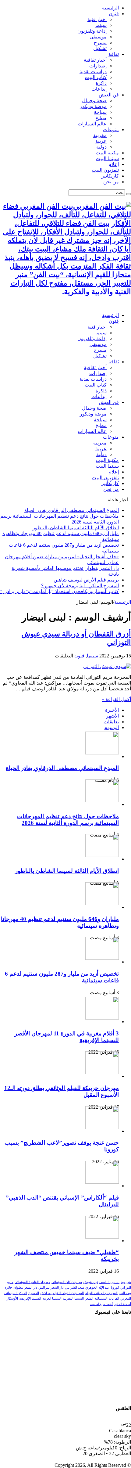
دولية (101, 146)
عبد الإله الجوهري (97, 1287)
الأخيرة (112, 710)
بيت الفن (125, 1293)
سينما (101, 25)
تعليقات (111, 721)
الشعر (89, 1298)
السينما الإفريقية (30, 1298)
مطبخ (101, 118)
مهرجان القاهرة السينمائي (32, 1282)
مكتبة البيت (107, 152)
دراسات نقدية (93, 71)
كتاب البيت (96, 77)
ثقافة (113, 54)
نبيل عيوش (90, 1282)
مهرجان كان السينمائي (66, 1282)
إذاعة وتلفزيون (92, 31)
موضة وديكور (93, 106)
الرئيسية (110, 7)
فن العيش (109, 94)
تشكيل (100, 48)
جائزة (8, 1287)
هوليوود (126, 1282)
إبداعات (99, 89)
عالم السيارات (92, 123)
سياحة (100, 112)
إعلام (113, 164)
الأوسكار (12, 1298)
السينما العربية (52, 1298)
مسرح (100, 42)
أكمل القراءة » (116, 699)
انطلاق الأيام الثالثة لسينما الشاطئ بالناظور (76, 527)
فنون (114, 13)
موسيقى (98, 36)
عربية (101, 141)
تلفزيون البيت (105, 170)
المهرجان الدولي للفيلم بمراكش (62, 1293)
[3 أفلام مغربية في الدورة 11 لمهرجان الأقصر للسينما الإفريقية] (102, 1017)
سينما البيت (107, 158)
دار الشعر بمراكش (51, 1287)
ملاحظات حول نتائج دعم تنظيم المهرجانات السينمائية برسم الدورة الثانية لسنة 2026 (68, 819)
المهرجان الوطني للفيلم (101, 1293)
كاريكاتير (110, 175)
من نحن (111, 181)
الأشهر (112, 715)
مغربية (100, 135)
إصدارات (98, 65)
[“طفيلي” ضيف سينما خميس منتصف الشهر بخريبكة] (102, 1237)
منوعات (111, 129)
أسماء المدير (122, 1304)
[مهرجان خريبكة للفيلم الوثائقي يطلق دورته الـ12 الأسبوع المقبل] (102, 1072)
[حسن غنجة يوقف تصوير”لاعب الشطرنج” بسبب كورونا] (102, 1127)
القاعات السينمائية (106, 1298)
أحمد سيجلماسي (101, 1304)
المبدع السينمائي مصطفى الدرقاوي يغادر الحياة (71, 510)
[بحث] (128, 194)
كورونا (115, 1287)
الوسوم (111, 727)
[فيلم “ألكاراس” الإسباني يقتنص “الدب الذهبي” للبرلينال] (102, 1182)
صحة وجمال (94, 100)
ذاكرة (101, 83)
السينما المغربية (73, 1298)
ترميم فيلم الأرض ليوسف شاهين (86, 579)
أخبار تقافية (95, 60)
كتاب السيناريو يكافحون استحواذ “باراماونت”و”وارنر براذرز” (59, 591)
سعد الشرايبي (74, 1287)
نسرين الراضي (109, 1282)
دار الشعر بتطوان (25, 1287)
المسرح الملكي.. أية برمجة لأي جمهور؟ (80, 585)
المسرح (33, 1293)
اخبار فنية (97, 19)
